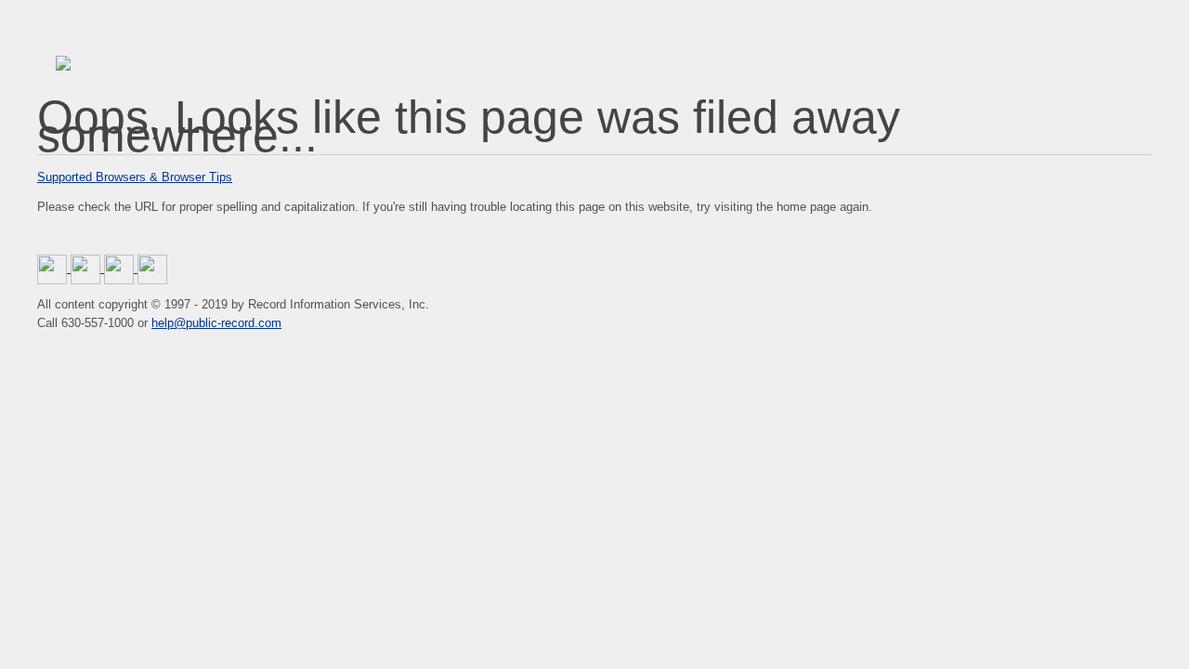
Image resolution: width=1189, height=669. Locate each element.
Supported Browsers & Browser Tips (134, 177)
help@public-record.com (216, 323)
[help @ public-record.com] (152, 268)
